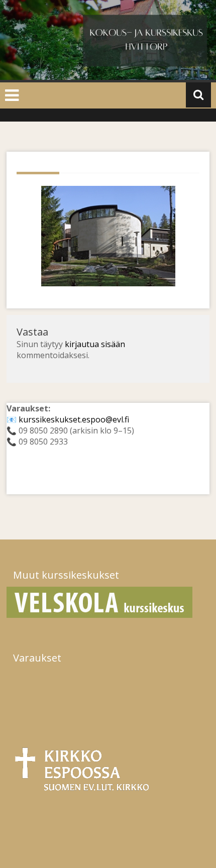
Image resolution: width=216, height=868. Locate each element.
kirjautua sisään (95, 344)
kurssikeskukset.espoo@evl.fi (74, 419)
